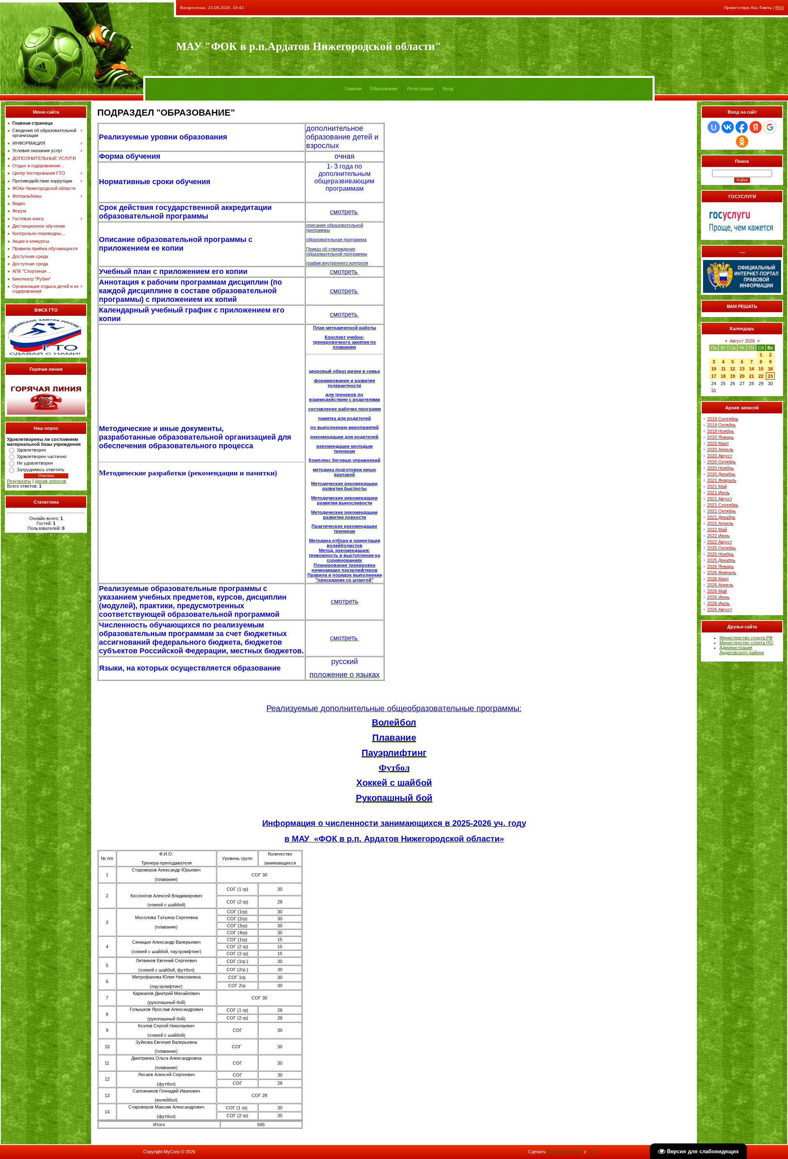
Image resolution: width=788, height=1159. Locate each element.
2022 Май (717, 529)
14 (751, 368)
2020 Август (719, 455)
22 (760, 376)
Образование (384, 88)
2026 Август (719, 609)
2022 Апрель (720, 523)
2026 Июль (718, 603)
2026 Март (718, 578)
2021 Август (719, 498)
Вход (448, 88)
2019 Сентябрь (722, 418)
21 (751, 376)
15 (760, 368)
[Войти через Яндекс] (755, 127)
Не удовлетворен (35, 463)
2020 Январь (720, 437)
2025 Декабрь (721, 560)
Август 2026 (742, 340)
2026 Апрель (720, 584)
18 (723, 376)
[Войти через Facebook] (741, 127)
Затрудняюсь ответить (40, 469)
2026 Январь (720, 566)
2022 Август (719, 541)
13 (742, 368)
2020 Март (718, 443)
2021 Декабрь (721, 517)
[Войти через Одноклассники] (742, 141)
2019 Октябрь (721, 424)
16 (770, 368)
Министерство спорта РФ (745, 637)
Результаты (19, 481)
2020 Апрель (720, 449)
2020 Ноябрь (720, 467)
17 (713, 376)
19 (732, 376)
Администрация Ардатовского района (741, 650)
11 (723, 368)
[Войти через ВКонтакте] (728, 127)
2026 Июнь (718, 597)
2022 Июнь (718, 535)
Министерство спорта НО (746, 642)
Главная (353, 88)
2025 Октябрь (721, 547)
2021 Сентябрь (722, 504)
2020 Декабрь (721, 474)
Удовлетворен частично (41, 456)
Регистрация (420, 88)
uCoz (593, 1151)
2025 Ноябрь (720, 554)
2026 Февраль (721, 572)
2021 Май (717, 486)
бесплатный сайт (565, 1151)
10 (713, 368)
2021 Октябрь (721, 511)
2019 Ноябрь (720, 431)
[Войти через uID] (714, 127)
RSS (779, 7)
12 (732, 368)
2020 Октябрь (721, 461)
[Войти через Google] (770, 127)
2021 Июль (718, 492)
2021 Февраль (721, 480)
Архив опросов (50, 481)
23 (770, 376)
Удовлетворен (31, 449)
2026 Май (717, 591)
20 (742, 376)
